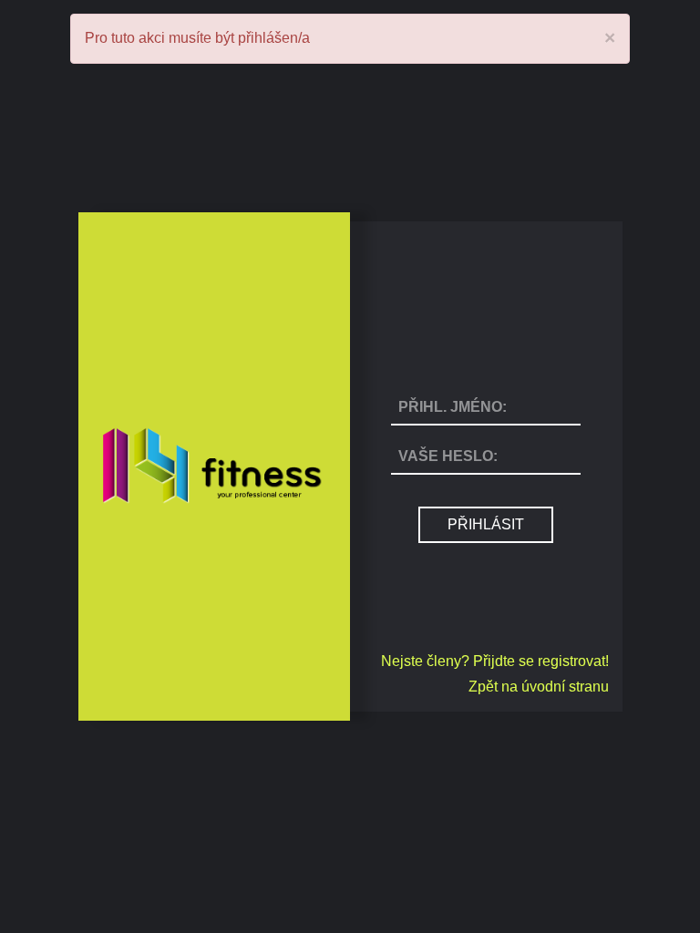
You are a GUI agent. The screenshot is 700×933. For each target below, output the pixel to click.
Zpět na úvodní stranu (538, 686)
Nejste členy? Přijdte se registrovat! (495, 661)
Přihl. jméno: (452, 407)
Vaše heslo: (448, 456)
